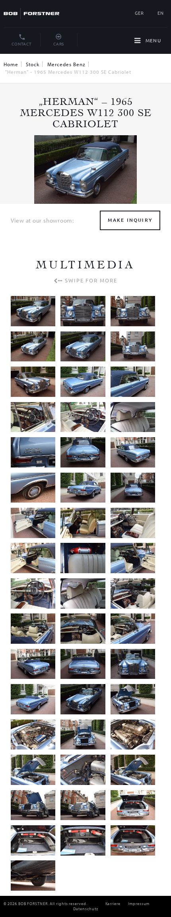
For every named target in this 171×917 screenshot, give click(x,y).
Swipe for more (90, 280)
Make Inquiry (130, 220)
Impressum (139, 903)
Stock (32, 64)
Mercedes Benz (66, 64)
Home (11, 64)
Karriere (112, 903)
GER (139, 13)
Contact (21, 44)
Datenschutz (85, 908)
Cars (58, 44)
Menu (152, 40)
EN (160, 13)
